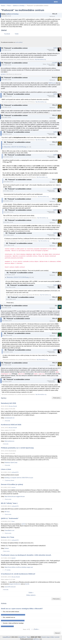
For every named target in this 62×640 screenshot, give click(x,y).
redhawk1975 (15, 472)
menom (13, 487)
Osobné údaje (46, 637)
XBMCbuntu (52, 83)
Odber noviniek (55, 637)
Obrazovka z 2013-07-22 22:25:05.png (15, 147)
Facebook (7, 34)
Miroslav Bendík (13, 406)
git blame (3, 74)
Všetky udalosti (30, 595)
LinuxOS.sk (6, 2)
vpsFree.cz (36, 639)
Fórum (9, 5)
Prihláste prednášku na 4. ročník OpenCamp (17, 448)
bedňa (55, 48)
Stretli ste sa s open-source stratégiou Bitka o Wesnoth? (22, 608)
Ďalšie (30, 592)
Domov (3, 5)
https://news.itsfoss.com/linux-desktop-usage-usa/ (19, 567)
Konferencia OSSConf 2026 (11, 424)
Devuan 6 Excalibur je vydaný (12, 484)
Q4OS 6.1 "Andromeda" (9, 518)
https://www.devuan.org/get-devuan (15, 496)
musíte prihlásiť (19, 42)
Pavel (13, 521)
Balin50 (13, 558)
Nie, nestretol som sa (9, 617)
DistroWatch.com (9, 530)
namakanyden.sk (9, 418)
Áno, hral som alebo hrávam (11, 611)
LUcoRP (54, 62)
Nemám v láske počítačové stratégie (13, 623)
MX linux (7, 511)
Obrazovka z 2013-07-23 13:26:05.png (17, 277)
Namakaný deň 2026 (8, 403)
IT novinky (7, 570)
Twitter (17, 34)
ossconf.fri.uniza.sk (10, 586)
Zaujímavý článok (9, 480)
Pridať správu (56, 397)
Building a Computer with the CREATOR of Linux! (19, 477)
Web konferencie (9, 441)
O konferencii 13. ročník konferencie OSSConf (18, 574)
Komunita (7, 420)
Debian (7, 548)
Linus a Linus (6, 469)
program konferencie (15, 584)
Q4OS (23, 524)
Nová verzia (8, 499)
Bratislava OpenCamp (11, 462)
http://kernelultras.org (40, 59)
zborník (27, 584)
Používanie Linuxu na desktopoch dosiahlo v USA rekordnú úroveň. (26, 555)
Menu (56, 2)
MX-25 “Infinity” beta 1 (9, 503)
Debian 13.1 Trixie (7, 537)
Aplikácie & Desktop (18, 5)
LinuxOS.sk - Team (24, 637)
